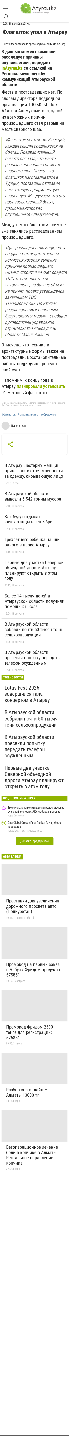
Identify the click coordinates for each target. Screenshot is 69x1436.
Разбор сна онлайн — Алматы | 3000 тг (27, 1092)
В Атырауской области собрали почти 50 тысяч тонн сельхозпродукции (33, 629)
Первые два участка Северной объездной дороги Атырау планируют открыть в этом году (34, 570)
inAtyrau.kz (12, 68)
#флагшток (9, 414)
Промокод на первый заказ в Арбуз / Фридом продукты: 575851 (33, 970)
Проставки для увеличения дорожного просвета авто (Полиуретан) (32, 906)
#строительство (28, 414)
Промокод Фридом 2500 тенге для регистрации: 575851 (29, 1032)
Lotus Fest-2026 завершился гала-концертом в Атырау (27, 694)
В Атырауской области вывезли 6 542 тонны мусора (33, 496)
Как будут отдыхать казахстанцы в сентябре (28, 519)
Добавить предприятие (34, 841)
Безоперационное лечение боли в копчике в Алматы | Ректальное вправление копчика (32, 1155)
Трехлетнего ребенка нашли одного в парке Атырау (32, 542)
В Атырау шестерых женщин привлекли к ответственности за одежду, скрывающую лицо (34, 471)
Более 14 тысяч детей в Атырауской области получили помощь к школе (34, 601)
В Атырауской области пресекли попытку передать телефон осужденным (32, 658)
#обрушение (48, 414)
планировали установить (41, 386)
